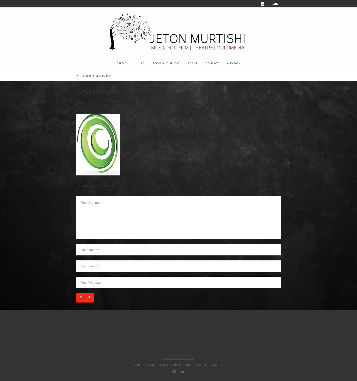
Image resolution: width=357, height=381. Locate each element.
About (189, 364)
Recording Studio (170, 364)
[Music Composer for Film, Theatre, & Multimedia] (178, 31)
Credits (87, 75)
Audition (217, 364)
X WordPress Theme (178, 358)
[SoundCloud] (275, 4)
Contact (202, 364)
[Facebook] (262, 4)
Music (151, 364)
